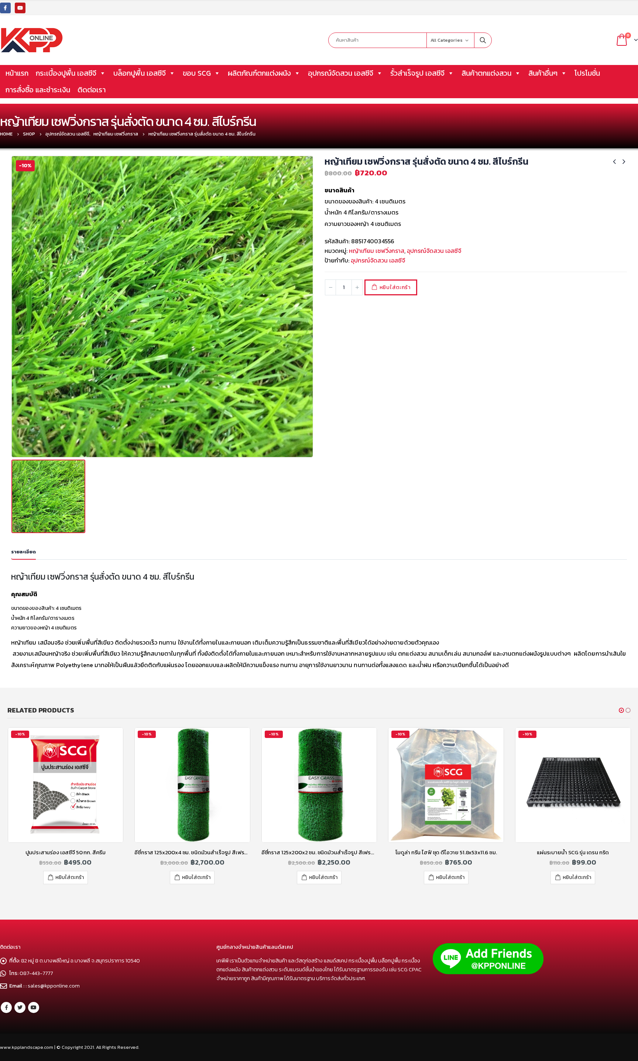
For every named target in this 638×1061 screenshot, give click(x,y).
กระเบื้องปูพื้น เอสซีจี (66, 73)
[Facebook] (5, 8)
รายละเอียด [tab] (23, 551)
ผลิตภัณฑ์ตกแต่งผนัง (259, 73)
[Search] (482, 40)
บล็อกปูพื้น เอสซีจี (139, 73)
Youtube (33, 1007)
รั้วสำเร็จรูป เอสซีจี (417, 73)
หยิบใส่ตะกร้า (395, 287)
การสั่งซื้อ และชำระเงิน (38, 89)
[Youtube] (20, 8)
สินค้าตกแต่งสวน (486, 73)
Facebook (6, 1007)
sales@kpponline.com (54, 986)
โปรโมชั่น (587, 73)
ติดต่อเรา (92, 89)
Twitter (19, 1007)
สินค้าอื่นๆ (543, 73)
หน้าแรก (17, 73)
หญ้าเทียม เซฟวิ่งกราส (376, 250)
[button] (621, 710)
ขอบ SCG (197, 73)
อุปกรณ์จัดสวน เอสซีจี (340, 73)
